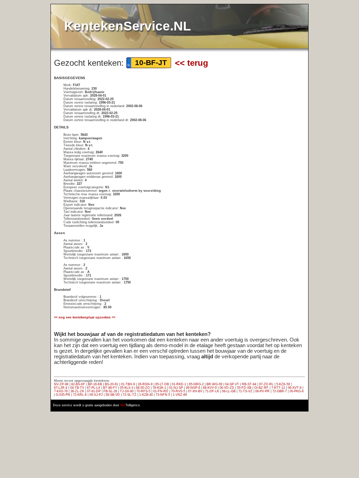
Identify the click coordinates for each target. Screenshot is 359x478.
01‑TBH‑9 (128, 384)
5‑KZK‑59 (283, 384)
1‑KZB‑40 (146, 394)
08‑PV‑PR (262, 391)
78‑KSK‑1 (159, 387)
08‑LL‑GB (229, 391)
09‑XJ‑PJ (96, 394)
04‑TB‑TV (77, 387)
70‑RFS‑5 (143, 391)
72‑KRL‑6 (80, 394)
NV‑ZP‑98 (61, 384)
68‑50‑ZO (143, 387)
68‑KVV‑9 (210, 387)
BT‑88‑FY (110, 387)
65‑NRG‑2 (196, 384)
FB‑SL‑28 (110, 391)
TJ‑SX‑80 (127, 391)
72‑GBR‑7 (279, 391)
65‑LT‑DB (162, 384)
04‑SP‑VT (232, 384)
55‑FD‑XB (244, 387)
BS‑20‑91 (111, 384)
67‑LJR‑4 (60, 387)
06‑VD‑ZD (226, 387)
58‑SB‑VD (113, 394)
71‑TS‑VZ (245, 391)
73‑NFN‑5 (163, 394)
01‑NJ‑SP (176, 387)
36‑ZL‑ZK (77, 391)
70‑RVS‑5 (178, 391)
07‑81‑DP (94, 391)
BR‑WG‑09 (214, 384)
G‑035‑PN (63, 394)
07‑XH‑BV (195, 391)
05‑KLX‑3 (126, 387)
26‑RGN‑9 (145, 384)
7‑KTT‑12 (278, 387)
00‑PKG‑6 (297, 391)
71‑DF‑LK (212, 391)
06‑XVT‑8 (295, 387)
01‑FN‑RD (160, 391)
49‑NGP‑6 (193, 387)
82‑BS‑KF (78, 384)
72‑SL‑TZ (129, 394)
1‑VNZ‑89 (180, 394)
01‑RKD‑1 (179, 384)
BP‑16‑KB (95, 384)
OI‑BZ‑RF (261, 387)
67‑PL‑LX (93, 387)
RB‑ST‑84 (249, 384)
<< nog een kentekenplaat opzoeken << (84, 317)
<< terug (191, 63)
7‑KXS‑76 (61, 391)
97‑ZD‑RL (266, 384)
